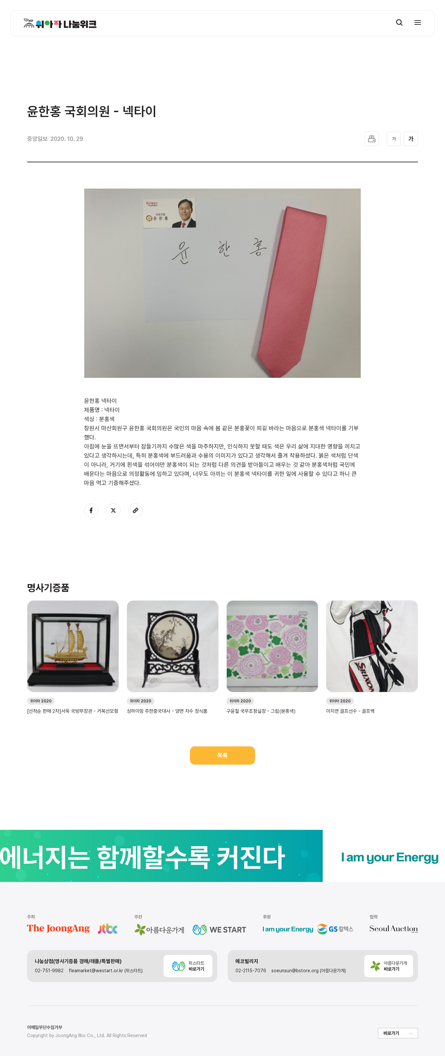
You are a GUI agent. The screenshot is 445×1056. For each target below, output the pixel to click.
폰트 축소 (394, 139)
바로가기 (391, 1033)
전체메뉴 (418, 22)
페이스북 (91, 510)
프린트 (372, 139)
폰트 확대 (411, 139)
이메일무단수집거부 (44, 1027)
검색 (399, 22)
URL (135, 510)
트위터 (113, 510)
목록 (222, 755)
